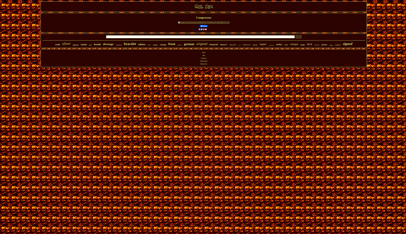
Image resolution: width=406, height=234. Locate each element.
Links (203, 55)
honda (97, 44)
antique (294, 44)
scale (57, 44)
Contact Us (204, 58)
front (171, 44)
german (189, 44)
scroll (149, 45)
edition (141, 44)
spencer (76, 45)
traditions (338, 45)
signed (347, 44)
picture (324, 45)
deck (309, 44)
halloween (246, 45)
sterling (331, 45)
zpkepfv (255, 45)
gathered (179, 45)
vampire (155, 45)
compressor (271, 45)
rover (240, 45)
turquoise (213, 44)
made (90, 45)
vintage (163, 45)
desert (223, 45)
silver (66, 44)
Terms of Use (203, 64)
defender (316, 45)
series (279, 44)
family (303, 45)
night (286, 45)
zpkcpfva (232, 45)
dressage (108, 44)
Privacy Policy (203, 61)
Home (203, 52)
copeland (119, 45)
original (201, 44)
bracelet (130, 44)
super (263, 44)
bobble (84, 44)
